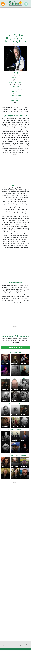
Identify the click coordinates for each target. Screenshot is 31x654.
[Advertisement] (15, 574)
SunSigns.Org (5, 645)
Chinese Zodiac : (15, 96)
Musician (15, 45)
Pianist (12, 84)
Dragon (15, 98)
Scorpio (15, 93)
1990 (18, 80)
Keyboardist (17, 84)
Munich (10, 89)
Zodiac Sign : (15, 91)
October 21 (13, 75)
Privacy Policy (23, 644)
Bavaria (15, 89)
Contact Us (23, 645)
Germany (20, 89)
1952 (19, 75)
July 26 (14, 80)
